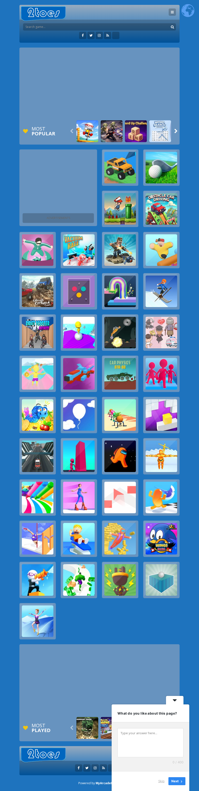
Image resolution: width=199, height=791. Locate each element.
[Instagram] (99, 35)
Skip (161, 781)
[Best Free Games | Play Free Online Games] (43, 14)
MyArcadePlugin (108, 783)
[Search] (172, 26)
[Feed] (107, 35)
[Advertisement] (99, 84)
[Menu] (172, 12)
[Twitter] (91, 35)
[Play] (87, 131)
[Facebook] (82, 35)
